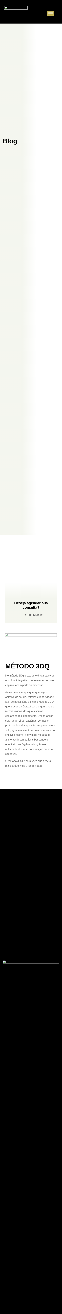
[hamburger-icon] (50, 13)
